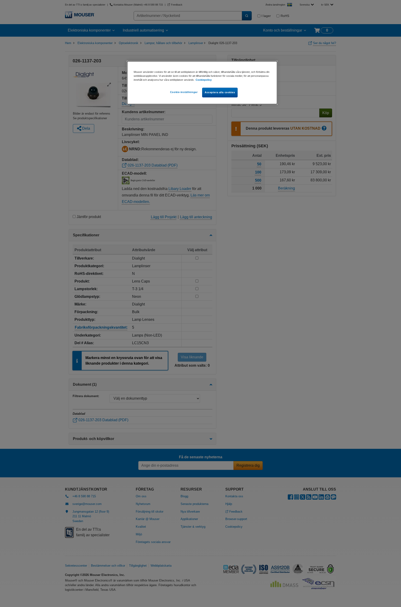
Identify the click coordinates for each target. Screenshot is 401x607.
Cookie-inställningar (183, 92)
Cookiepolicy (204, 79)
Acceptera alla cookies (220, 92)
